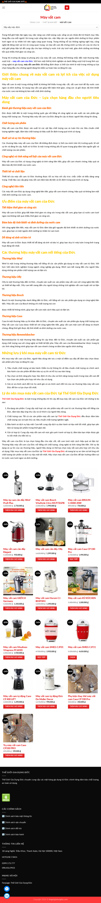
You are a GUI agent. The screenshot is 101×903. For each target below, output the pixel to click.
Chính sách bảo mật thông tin (18, 816)
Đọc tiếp (74, 559)
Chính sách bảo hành (14, 834)
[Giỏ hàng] (67, 7)
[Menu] (3, 7)
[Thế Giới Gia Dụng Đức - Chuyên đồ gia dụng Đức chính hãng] (50, 7)
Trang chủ (35, 22)
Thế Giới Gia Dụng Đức (21, 883)
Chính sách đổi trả (13, 828)
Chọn (72, 657)
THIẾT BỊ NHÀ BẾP (49, 22)
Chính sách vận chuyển (15, 822)
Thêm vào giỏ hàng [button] (14, 510)
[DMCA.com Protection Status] (6, 797)
